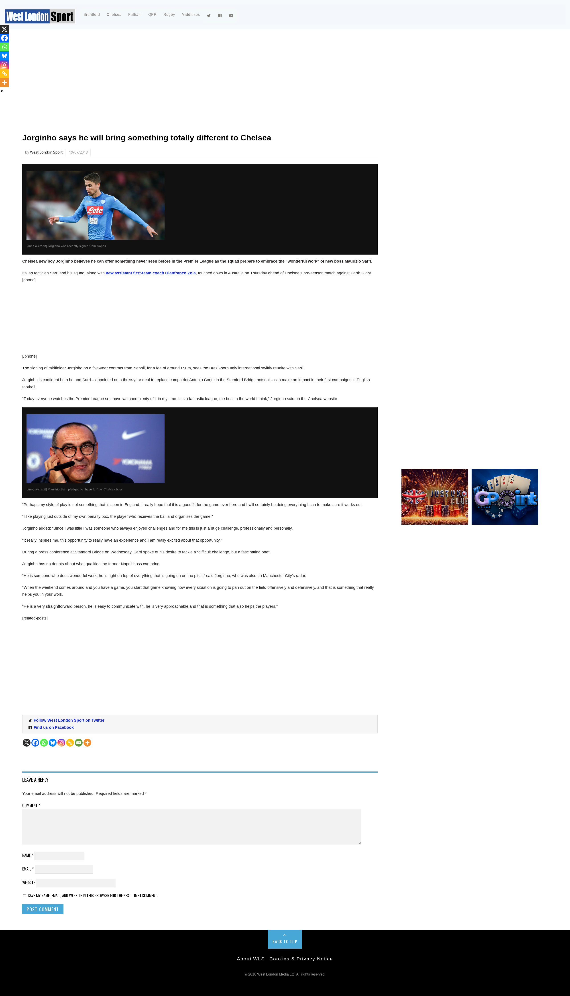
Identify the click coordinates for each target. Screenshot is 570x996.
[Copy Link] (70, 743)
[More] (87, 743)
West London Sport (46, 152)
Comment (31, 805)
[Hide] (2, 91)
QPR (152, 14)
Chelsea (114, 14)
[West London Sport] (40, 20)
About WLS (251, 958)
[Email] (79, 743)
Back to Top (285, 941)
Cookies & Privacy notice (301, 958)
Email (28, 869)
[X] (27, 743)
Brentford (91, 14)
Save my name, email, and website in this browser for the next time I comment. (93, 895)
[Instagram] (61, 743)
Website (28, 882)
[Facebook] (35, 743)
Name (27, 855)
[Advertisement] (155, 72)
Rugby (169, 14)
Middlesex (191, 14)
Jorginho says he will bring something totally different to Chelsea (146, 137)
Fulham (135, 14)
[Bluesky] (53, 743)
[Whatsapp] (44, 743)
